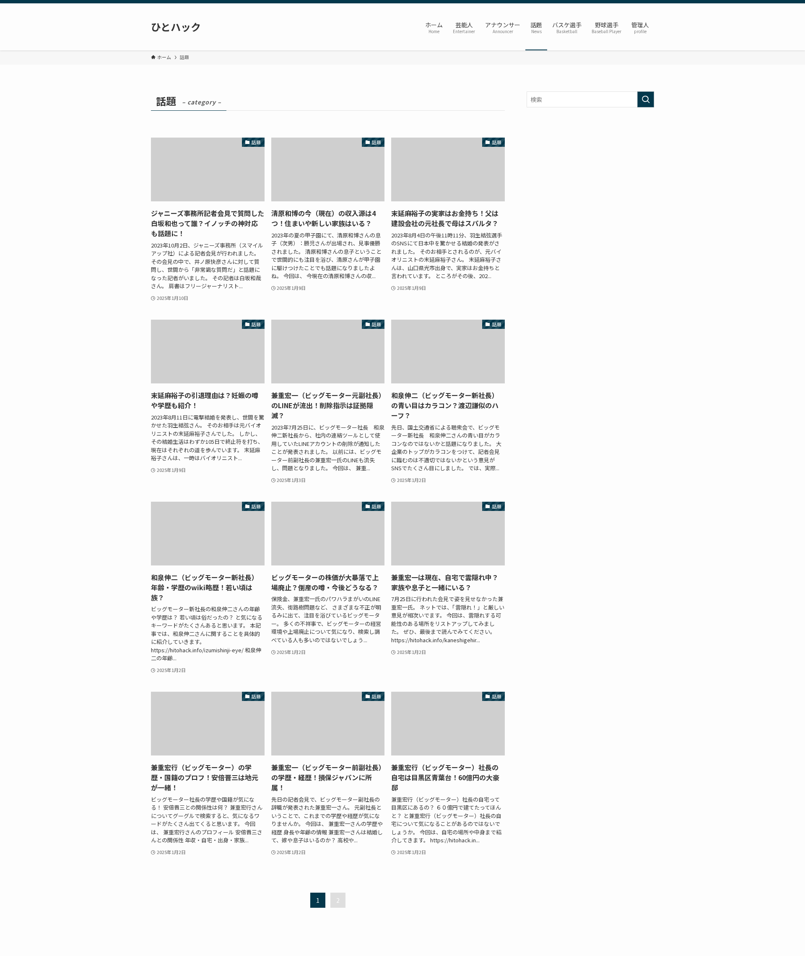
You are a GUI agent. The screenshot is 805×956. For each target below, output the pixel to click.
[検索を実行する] (645, 99)
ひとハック (176, 27)
